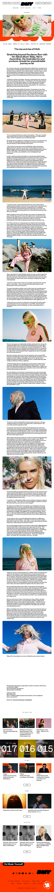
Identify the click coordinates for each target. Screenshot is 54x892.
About (13, 883)
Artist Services (25, 8)
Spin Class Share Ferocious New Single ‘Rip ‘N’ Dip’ (10, 731)
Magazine (15, 8)
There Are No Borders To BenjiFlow (22, 700)
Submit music (7, 3)
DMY (16, 687)
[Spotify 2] (26, 873)
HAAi (8, 76)
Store (39, 8)
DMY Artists (26, 881)
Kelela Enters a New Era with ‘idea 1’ (13, 810)
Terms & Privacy (38, 883)
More (27, 785)
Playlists (16, 3)
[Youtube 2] (23, 873)
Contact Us (27, 883)
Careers (19, 883)
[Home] (27, 4)
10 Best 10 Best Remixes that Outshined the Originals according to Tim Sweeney (43, 777)
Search (38, 3)
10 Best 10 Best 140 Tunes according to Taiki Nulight (27, 775)
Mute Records (43, 525)
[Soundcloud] (29, 873)
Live (34, 8)
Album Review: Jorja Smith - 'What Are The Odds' (43, 731)
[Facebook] (19, 873)
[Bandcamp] (33, 873)
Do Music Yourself (14, 881)
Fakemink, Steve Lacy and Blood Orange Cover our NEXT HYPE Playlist (10, 844)
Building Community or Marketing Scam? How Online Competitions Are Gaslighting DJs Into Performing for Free (26, 733)
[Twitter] (13, 873)
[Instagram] (16, 873)
